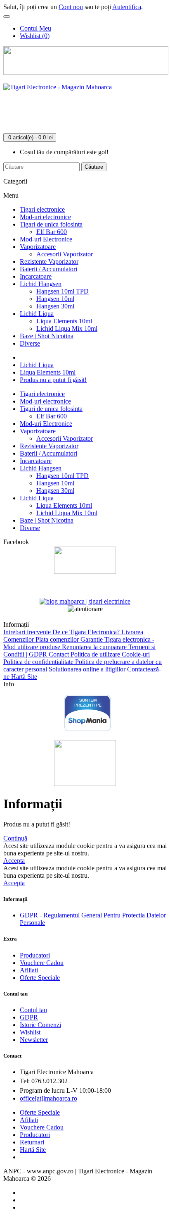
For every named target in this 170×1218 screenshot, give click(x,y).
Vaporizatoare (38, 246)
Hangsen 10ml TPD (62, 291)
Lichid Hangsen (40, 283)
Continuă (15, 838)
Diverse (30, 343)
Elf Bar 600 (51, 231)
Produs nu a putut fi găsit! (53, 379)
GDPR (29, 1017)
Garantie (92, 639)
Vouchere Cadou (42, 962)
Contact (60, 654)
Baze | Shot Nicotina (46, 335)
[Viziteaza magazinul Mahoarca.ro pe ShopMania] (87, 729)
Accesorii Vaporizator (64, 254)
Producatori (35, 955)
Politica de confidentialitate (39, 661)
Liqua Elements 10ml (64, 321)
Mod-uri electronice (45, 216)
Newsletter (34, 1039)
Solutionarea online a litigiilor (88, 669)
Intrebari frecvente (27, 631)
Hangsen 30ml (55, 306)
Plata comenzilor (57, 639)
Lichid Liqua (37, 313)
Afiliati (29, 970)
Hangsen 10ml (55, 298)
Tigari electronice (42, 209)
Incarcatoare (36, 276)
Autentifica (126, 6)
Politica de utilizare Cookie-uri (110, 654)
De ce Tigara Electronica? (86, 631)
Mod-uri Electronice (46, 239)
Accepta (14, 860)
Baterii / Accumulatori (48, 268)
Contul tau (33, 1009)
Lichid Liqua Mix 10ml (66, 328)
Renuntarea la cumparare (95, 646)
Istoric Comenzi (40, 1024)
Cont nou (71, 6)
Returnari (32, 1142)
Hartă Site (24, 676)
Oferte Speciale (40, 977)
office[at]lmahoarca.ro (48, 1098)
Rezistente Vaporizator (49, 261)
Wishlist (30, 1032)
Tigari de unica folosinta (51, 224)
